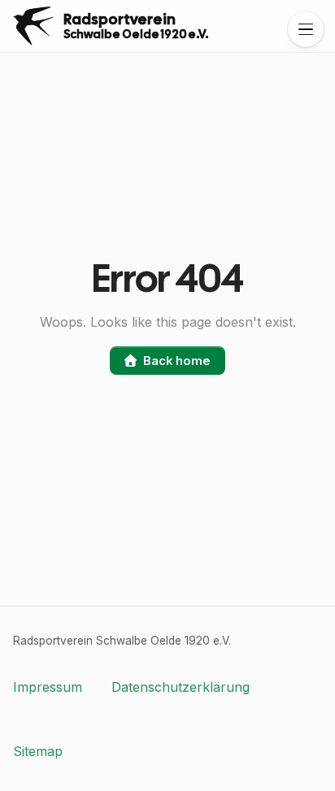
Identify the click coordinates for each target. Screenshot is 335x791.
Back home (177, 360)
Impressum (47, 687)
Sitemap (38, 751)
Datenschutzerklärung (180, 687)
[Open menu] (306, 29)
